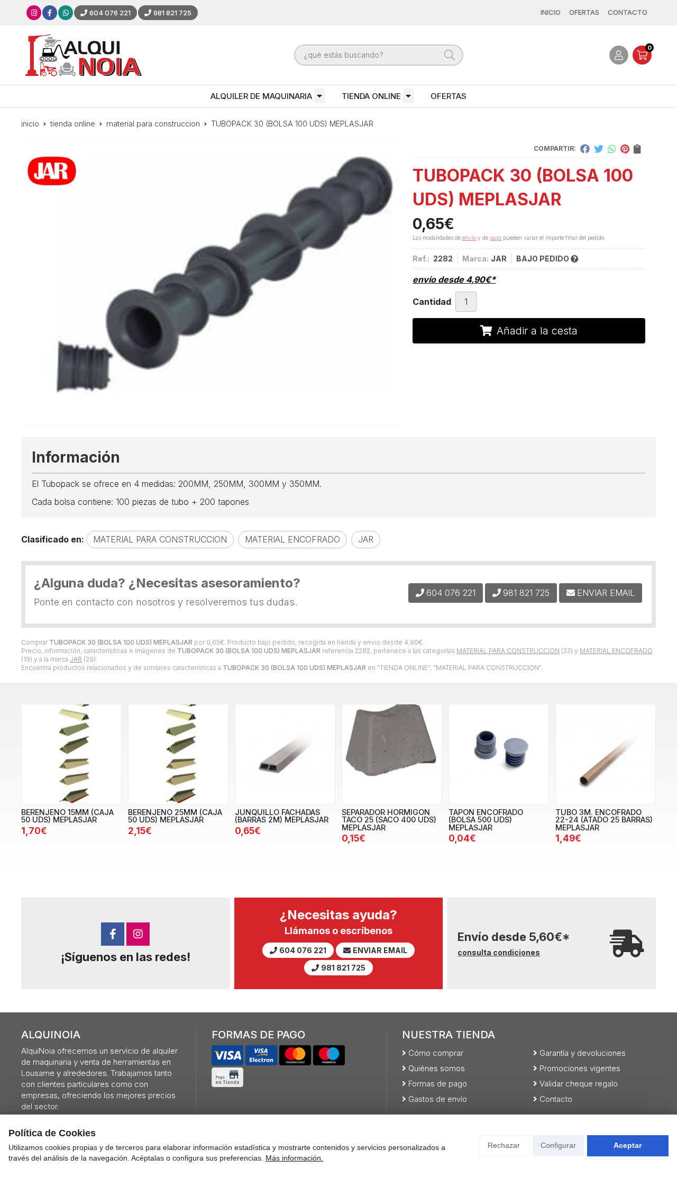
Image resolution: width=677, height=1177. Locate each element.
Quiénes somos (436, 1068)
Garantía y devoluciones (582, 1053)
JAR (76, 659)
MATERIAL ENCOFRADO (616, 651)
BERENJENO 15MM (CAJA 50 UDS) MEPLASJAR (67, 816)
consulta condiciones (499, 952)
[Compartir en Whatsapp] (612, 148)
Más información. (294, 1158)
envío (469, 237)
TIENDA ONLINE (371, 96)
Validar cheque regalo (578, 1084)
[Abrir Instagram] (34, 12)
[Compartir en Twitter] (598, 148)
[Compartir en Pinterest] (624, 148)
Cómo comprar (435, 1053)
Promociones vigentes (579, 1068)
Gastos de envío (437, 1099)
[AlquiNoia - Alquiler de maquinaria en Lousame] (83, 55)
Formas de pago (437, 1084)
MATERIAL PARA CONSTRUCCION (508, 651)
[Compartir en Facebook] (585, 148)
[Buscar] (449, 55)
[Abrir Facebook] (50, 12)
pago (495, 237)
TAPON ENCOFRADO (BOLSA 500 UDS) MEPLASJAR (486, 820)
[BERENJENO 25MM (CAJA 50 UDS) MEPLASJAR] (178, 754)
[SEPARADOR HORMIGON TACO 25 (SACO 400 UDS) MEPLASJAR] (392, 754)
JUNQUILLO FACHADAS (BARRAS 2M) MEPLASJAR (281, 816)
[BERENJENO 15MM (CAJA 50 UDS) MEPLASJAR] (71, 754)
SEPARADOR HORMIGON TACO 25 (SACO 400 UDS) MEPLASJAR (389, 820)
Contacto (555, 1099)
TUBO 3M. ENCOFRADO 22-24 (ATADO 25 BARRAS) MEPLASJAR (604, 820)
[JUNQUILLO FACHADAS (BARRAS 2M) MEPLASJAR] (285, 754)
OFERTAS (448, 96)
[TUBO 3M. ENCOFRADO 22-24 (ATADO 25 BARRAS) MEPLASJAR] (605, 754)
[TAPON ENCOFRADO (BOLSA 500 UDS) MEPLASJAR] (498, 754)
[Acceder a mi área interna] (618, 55)
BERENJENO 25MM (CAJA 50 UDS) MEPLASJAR (175, 816)
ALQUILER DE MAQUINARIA (261, 96)
